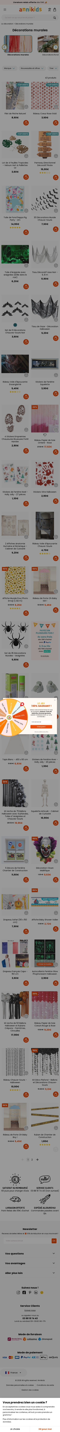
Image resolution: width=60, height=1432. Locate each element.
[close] (55, 700)
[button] (41, 726)
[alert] (30, 716)
